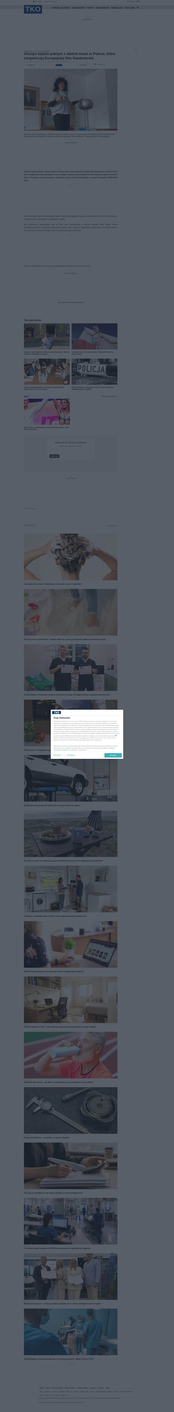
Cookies (64, 750)
